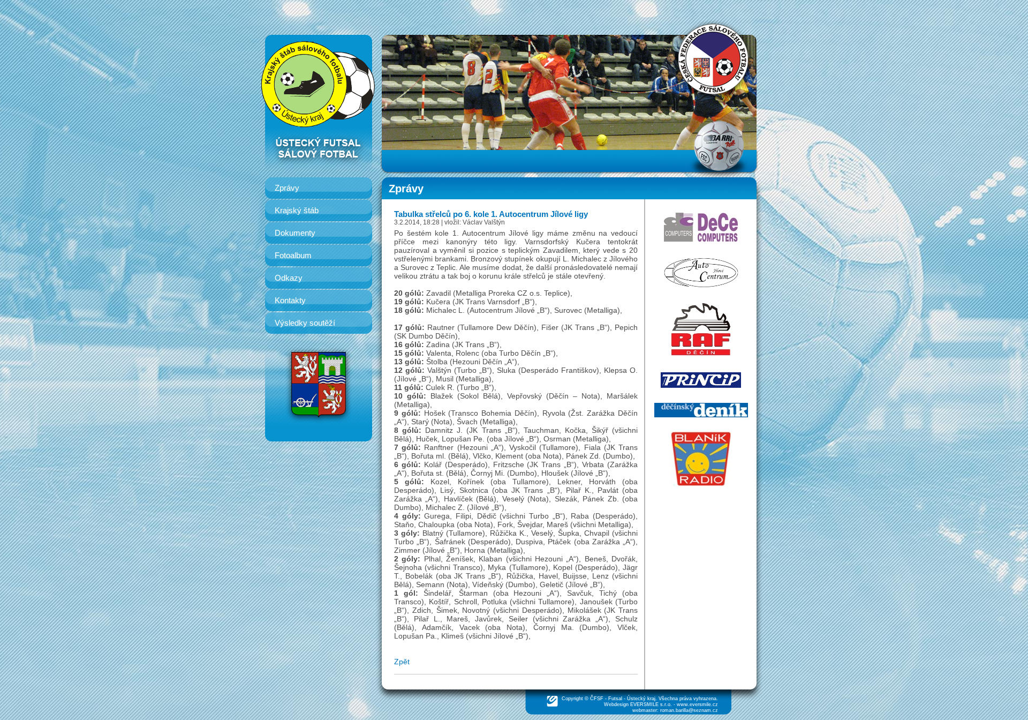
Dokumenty (295, 232)
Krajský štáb (297, 210)
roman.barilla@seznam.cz (689, 710)
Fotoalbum (293, 255)
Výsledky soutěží (305, 322)
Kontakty (290, 300)
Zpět (402, 661)
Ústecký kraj (641, 698)
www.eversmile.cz (697, 704)
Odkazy (289, 277)
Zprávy (287, 187)
